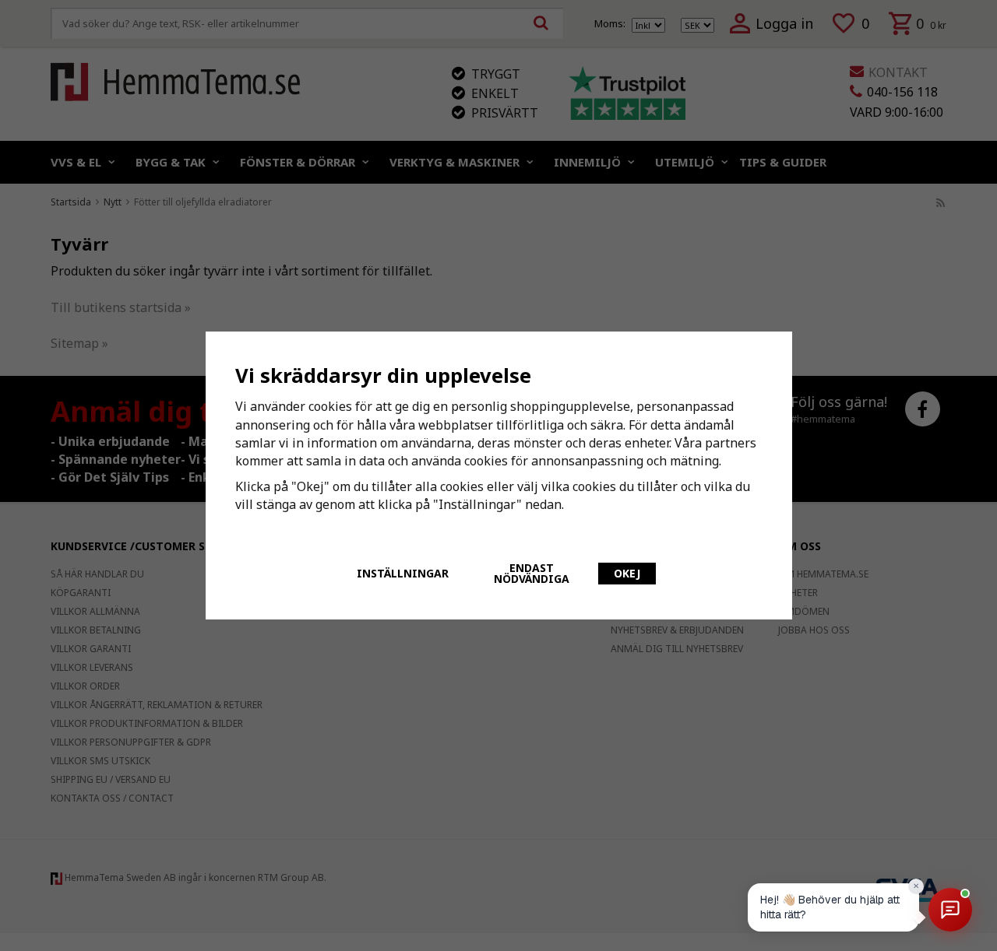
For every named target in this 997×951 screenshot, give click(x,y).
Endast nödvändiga (531, 573)
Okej (627, 573)
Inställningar (403, 573)
